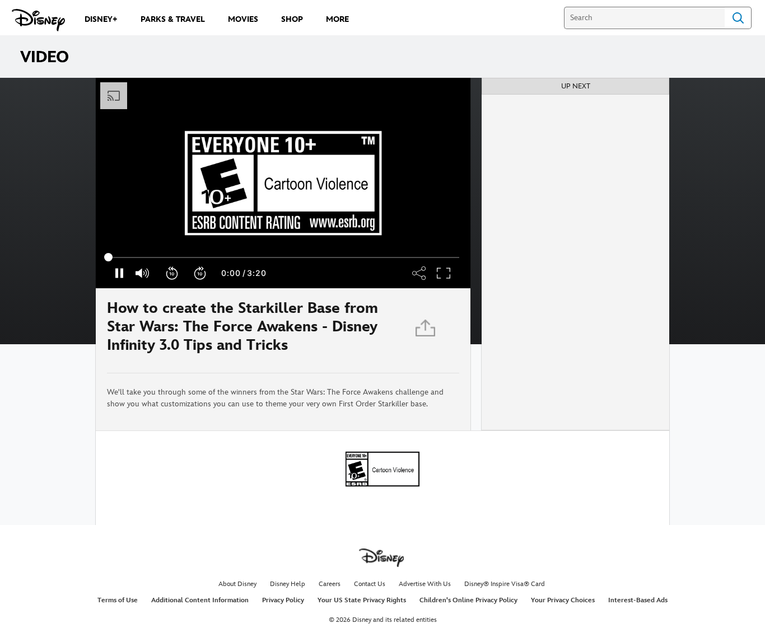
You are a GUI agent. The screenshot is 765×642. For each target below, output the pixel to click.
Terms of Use (117, 600)
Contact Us (369, 584)
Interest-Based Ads (638, 600)
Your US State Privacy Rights (362, 600)
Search (738, 18)
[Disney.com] (38, 20)
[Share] (426, 330)
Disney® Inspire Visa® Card (504, 584)
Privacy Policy (283, 600)
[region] (283, 183)
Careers (329, 584)
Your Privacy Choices (563, 600)
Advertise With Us (425, 584)
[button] (172, 273)
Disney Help (287, 584)
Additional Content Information (200, 600)
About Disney (237, 584)
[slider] (283, 257)
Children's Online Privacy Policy (468, 600)
